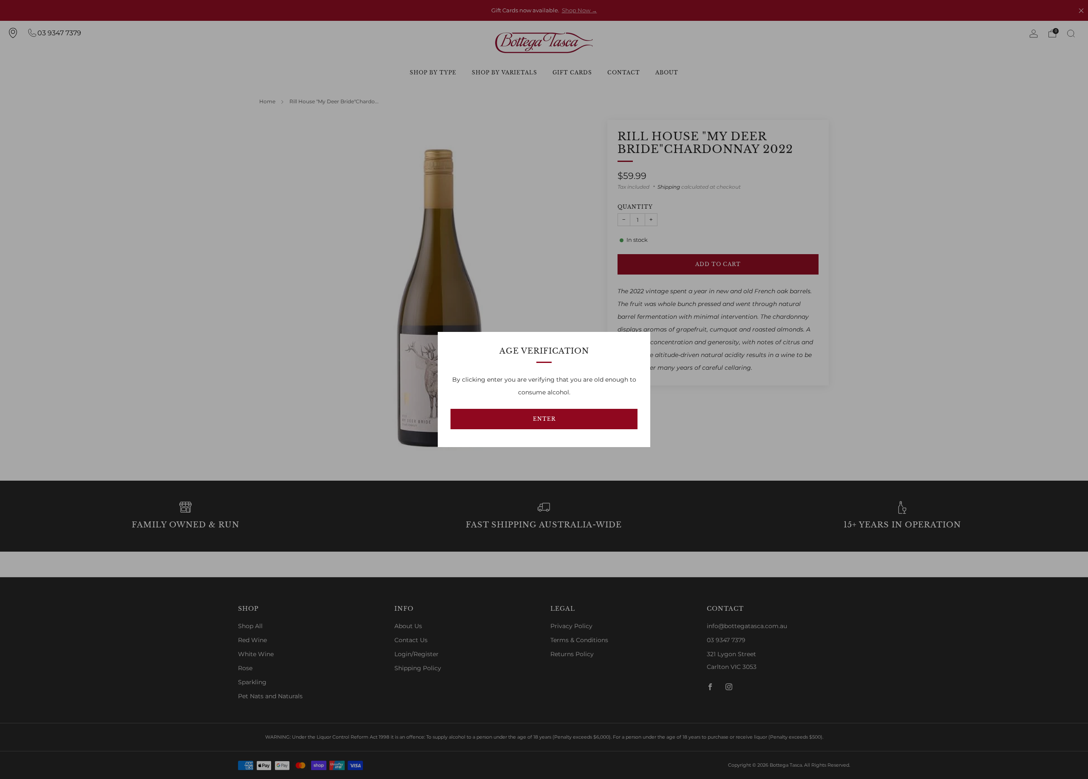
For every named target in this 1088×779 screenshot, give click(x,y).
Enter (544, 419)
